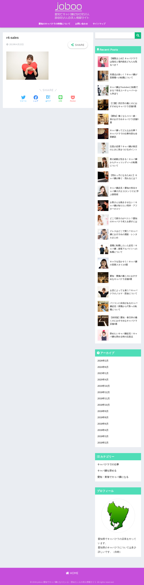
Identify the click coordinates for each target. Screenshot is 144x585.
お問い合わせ (81, 23)
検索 (138, 35)
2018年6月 (103, 423)
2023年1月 (103, 373)
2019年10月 (103, 386)
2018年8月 (103, 417)
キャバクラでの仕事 (108, 464)
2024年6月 (103, 367)
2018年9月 (103, 411)
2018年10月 (103, 405)
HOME (73, 573)
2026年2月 (103, 360)
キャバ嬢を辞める (107, 470)
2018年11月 (103, 398)
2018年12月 (103, 392)
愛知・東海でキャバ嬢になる (113, 477)
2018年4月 (103, 430)
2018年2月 (103, 442)
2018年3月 (103, 436)
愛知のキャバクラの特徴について (54, 23)
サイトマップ (99, 23)
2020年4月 (103, 379)
